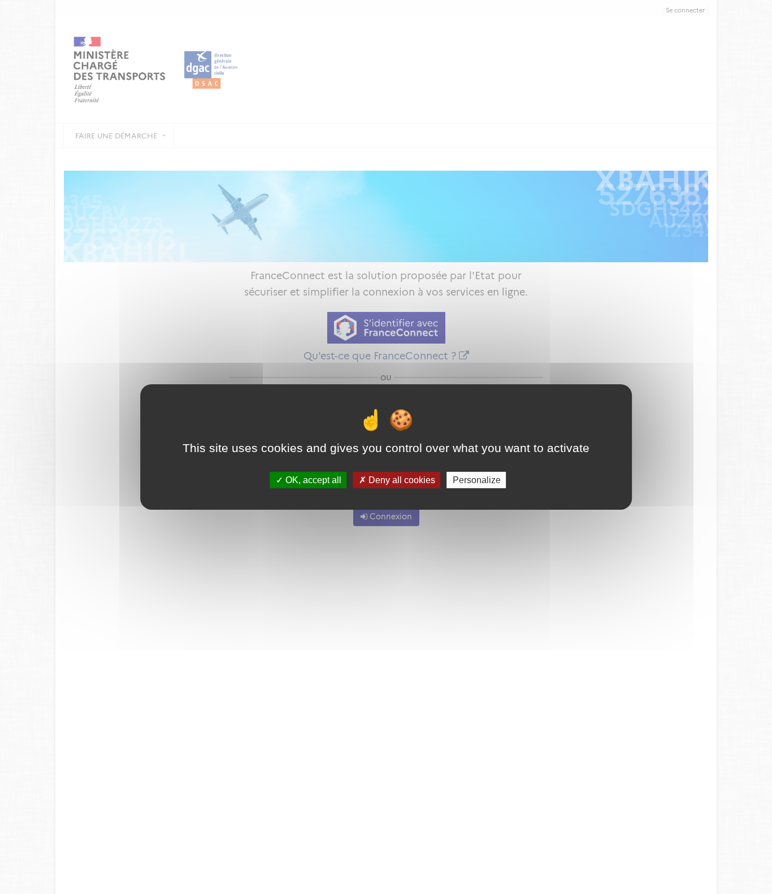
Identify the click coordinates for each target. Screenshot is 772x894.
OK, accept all (312, 480)
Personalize (477, 480)
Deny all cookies (400, 480)
